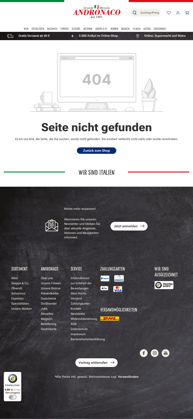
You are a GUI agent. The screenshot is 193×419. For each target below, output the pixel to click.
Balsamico (18, 293)
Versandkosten (128, 376)
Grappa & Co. (20, 283)
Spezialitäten (20, 303)
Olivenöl (16, 288)
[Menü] (19, 374)
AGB (74, 324)
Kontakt (76, 308)
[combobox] (150, 12)
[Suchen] (134, 12)
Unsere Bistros (51, 288)
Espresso (17, 298)
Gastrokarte (49, 329)
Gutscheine (48, 298)
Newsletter (78, 314)
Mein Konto (78, 293)
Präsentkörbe (50, 293)
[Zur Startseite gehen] (96, 12)
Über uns (47, 278)
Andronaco (49, 268)
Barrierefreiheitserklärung (88, 339)
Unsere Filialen (51, 283)
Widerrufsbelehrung (84, 319)
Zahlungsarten (80, 303)
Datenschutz (79, 329)
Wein (14, 278)
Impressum (78, 334)
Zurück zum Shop (96, 150)
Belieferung (48, 324)
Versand (76, 298)
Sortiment (19, 268)
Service (76, 268)
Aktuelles (47, 314)
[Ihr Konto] (177, 13)
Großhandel (49, 303)
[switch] (12, 397)
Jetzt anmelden (126, 226)
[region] (96, 36)
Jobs (44, 308)
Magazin (47, 319)
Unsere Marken (21, 308)
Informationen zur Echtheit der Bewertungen (81, 283)
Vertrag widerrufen (93, 363)
